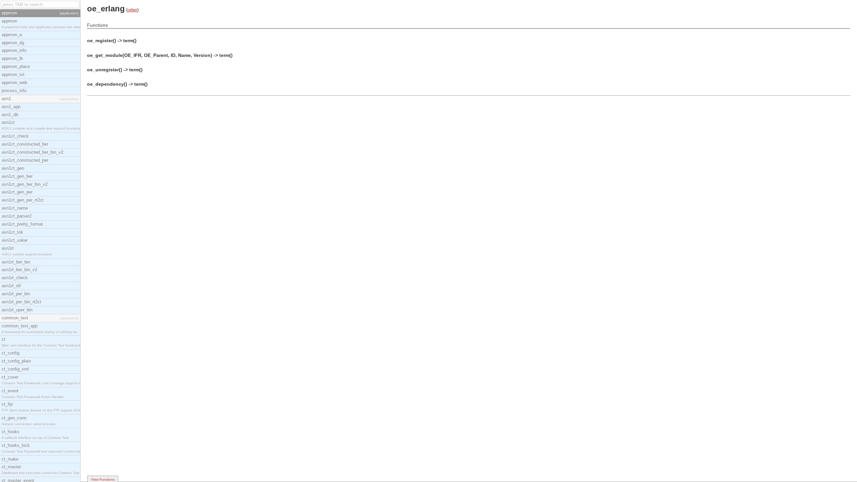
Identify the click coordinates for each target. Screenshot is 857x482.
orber (132, 9)
